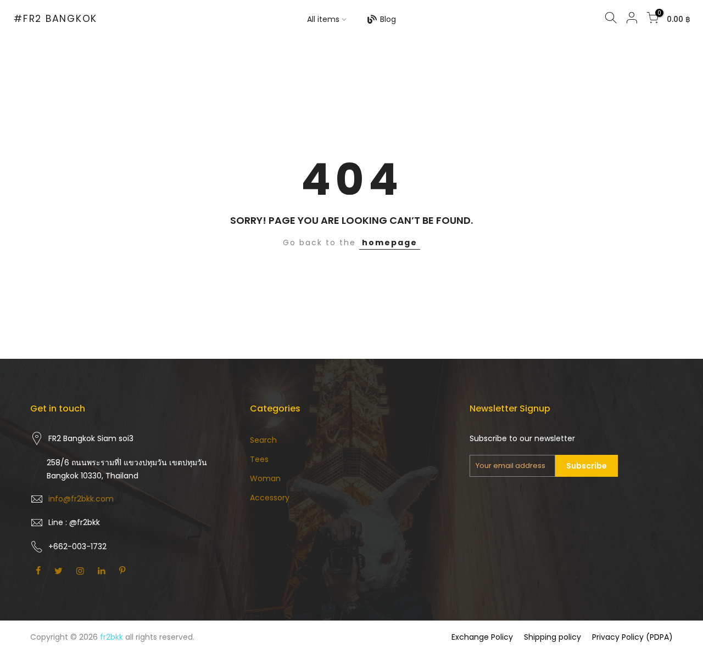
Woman (265, 478)
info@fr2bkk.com (81, 498)
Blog (388, 19)
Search (263, 440)
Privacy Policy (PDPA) (632, 637)
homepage (389, 242)
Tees (259, 459)
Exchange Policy (482, 637)
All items (323, 19)
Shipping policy (552, 637)
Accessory (269, 497)
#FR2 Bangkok (55, 19)
